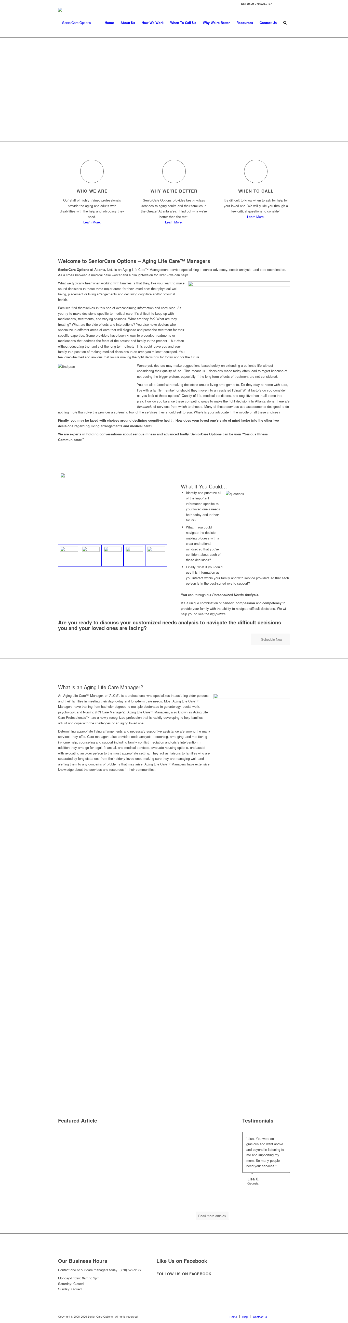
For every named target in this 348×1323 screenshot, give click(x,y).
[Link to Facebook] (278, 4)
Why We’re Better (174, 191)
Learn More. (92, 222)
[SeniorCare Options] (74, 23)
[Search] (285, 23)
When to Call (256, 191)
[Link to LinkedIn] (286, 4)
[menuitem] (109, 23)
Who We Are (92, 191)
